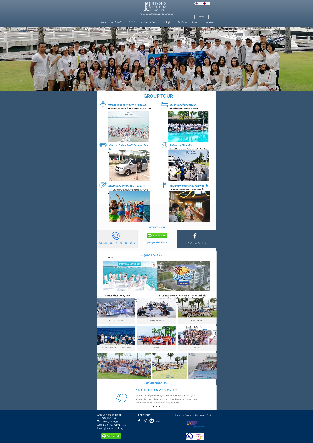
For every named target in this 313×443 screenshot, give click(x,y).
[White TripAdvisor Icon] (158, 420)
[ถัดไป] (211, 398)
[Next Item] (212, 365)
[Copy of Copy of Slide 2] (153, 406)
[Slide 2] (156, 406)
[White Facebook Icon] (195, 235)
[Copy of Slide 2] (159, 406)
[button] (110, 258)
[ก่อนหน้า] (101, 398)
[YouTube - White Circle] (151, 420)
